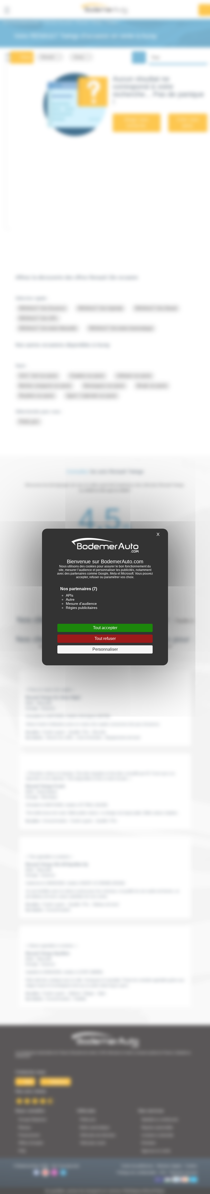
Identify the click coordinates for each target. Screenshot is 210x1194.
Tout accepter (105, 628)
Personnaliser (105, 649)
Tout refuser (105, 638)
